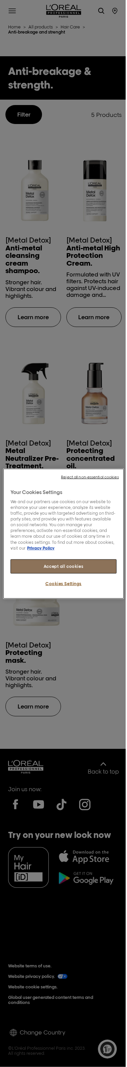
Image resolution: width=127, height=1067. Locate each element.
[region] (63, 533)
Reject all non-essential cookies (90, 476)
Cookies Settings (63, 583)
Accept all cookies (63, 566)
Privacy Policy (41, 547)
